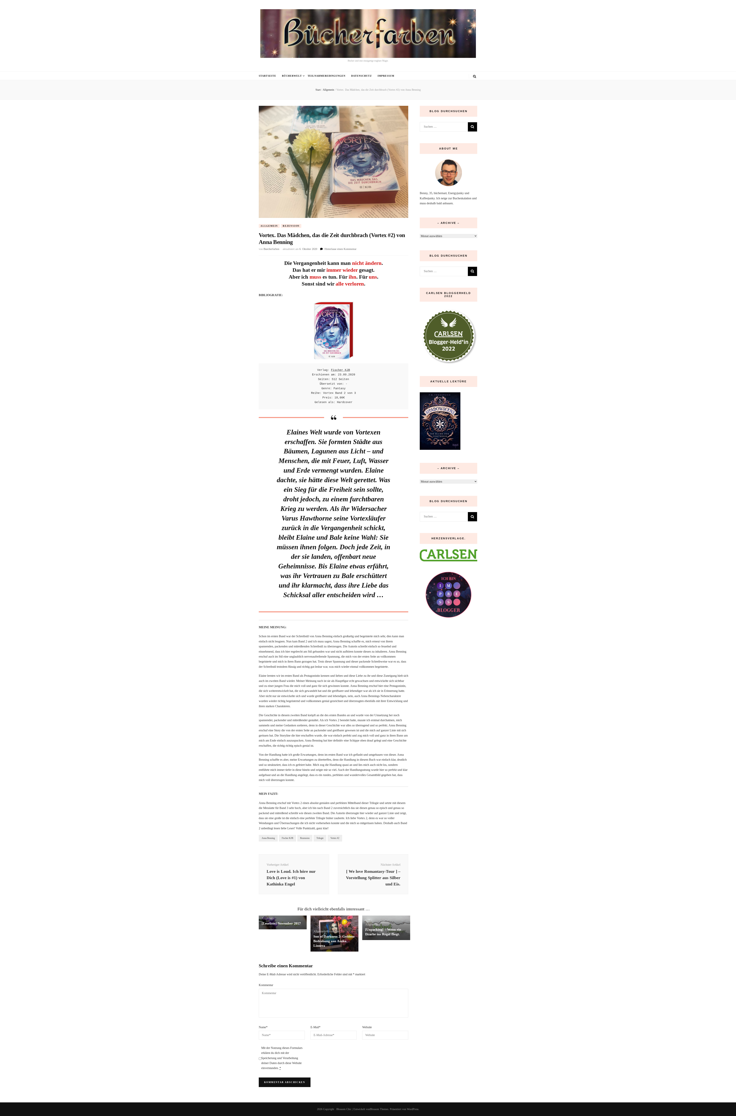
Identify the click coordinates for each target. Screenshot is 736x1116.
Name (263, 1027)
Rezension (291, 226)
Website (367, 1027)
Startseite (267, 75)
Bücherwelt (292, 75)
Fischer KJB (340, 370)
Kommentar (266, 985)
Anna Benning (268, 838)
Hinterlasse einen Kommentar (340, 249)
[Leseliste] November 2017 (281, 923)
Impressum (386, 75)
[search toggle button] (474, 76)
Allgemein (269, 226)
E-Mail (315, 1027)
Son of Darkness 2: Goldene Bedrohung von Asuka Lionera (334, 941)
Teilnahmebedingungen (327, 75)
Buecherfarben (271, 249)
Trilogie (320, 838)
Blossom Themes (379, 1109)
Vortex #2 (334, 838)
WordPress (412, 1109)
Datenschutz (361, 75)
